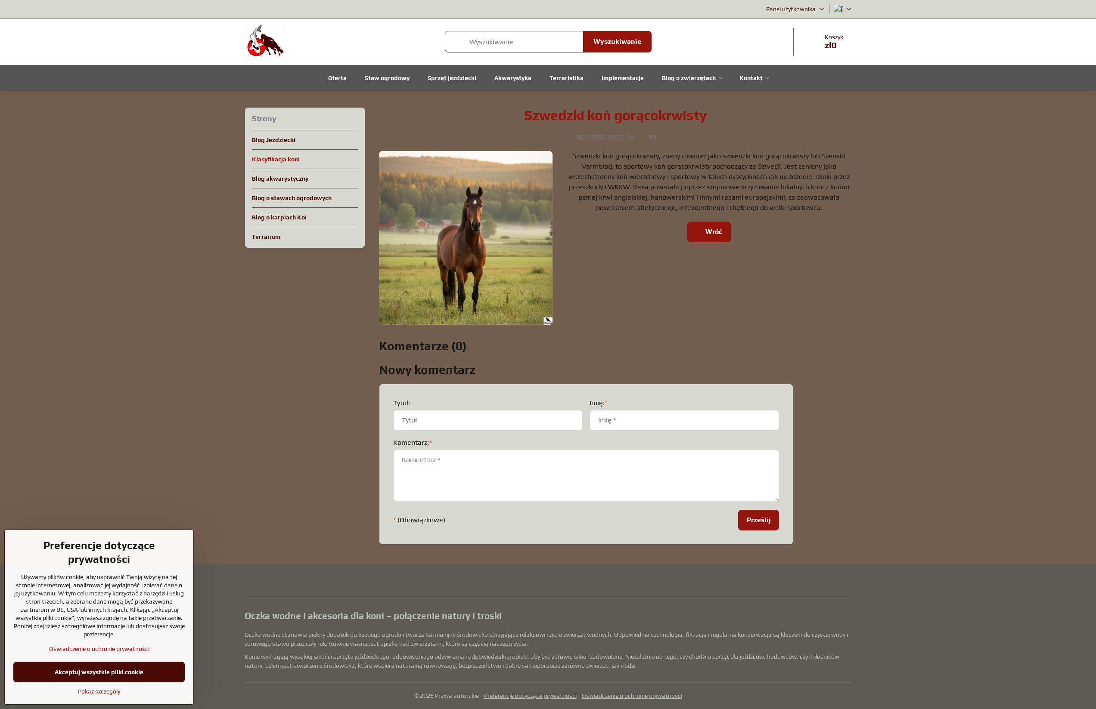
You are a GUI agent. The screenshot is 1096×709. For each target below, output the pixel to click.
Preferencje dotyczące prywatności (530, 695)
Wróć (713, 232)
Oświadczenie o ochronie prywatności (632, 695)
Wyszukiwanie (617, 41)
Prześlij (758, 520)
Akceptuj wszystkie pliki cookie (99, 672)
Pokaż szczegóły (99, 691)
